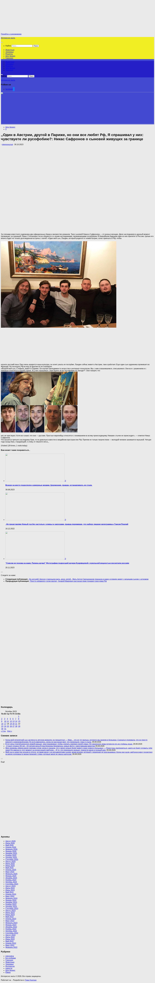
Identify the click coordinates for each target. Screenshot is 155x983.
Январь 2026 (10, 851)
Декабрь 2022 (11, 927)
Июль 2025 (10, 864)
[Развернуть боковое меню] (2, 758)
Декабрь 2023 (11, 902)
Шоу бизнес (10, 56)
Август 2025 (10, 862)
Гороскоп (9, 58)
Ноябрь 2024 (10, 880)
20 (13, 724)
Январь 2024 (10, 900)
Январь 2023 (10, 925)
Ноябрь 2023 (10, 904)
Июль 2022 (10, 937)
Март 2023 (9, 921)
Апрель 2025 (10, 870)
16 (2, 724)
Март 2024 (9, 896)
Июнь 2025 (10, 866)
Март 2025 (9, 872)
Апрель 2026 (10, 847)
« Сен (3, 731)
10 (5, 721)
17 (5, 724)
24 (5, 726)
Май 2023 (9, 917)
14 (16, 721)
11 (8, 721)
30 (2, 729)
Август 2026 (10, 841)
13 (13, 721)
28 (16, 726)
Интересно (10, 966)
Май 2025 (9, 868)
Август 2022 (10, 935)
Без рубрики (10, 958)
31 (5, 729)
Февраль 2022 (11, 947)
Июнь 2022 (10, 939)
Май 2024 (9, 892)
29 (19, 726)
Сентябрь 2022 (11, 933)
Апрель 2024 (10, 894)
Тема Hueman (31, 980)
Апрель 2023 (10, 919)
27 (13, 726)
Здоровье (9, 52)
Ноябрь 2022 (10, 929)
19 (11, 724)
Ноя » (9, 731)
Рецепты (9, 54)
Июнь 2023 (10, 915)
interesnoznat (7, 144)
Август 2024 (10, 886)
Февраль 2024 (11, 898)
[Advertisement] (20, 17)
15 (19, 721)
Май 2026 (9, 845)
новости (8, 968)
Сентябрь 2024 (11, 884)
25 (8, 726)
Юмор (8, 972)
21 (16, 724)
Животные (9, 50)
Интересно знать (8, 38)
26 (11, 726)
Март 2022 (9, 945)
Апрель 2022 (10, 943)
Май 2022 (9, 941)
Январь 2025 (10, 876)
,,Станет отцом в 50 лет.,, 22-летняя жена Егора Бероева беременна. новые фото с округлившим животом (50, 746)
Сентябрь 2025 (11, 859)
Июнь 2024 (10, 890)
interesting (9, 956)
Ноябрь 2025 (10, 855)
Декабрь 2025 (11, 853)
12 (11, 721)
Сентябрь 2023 (11, 908)
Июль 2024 (10, 888)
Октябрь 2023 (11, 906)
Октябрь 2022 (11, 931)
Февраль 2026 (11, 849)
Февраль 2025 (11, 874)
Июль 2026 (10, 843)
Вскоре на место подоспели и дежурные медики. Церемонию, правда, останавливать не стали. (48, 485)
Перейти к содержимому (11, 34)
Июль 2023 (10, 913)
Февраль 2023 (11, 923)
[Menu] (2, 42)
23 (2, 726)
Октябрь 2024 (11, 882)
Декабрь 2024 (11, 878)
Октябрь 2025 (11, 857)
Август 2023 (10, 911)
